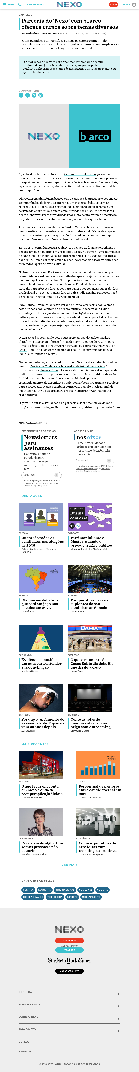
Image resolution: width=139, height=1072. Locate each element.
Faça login (69, 950)
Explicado (25, 655)
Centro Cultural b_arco (80, 174)
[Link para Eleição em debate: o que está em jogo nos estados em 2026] (41, 579)
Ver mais (69, 865)
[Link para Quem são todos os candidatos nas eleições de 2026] (41, 517)
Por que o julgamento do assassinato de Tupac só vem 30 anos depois (42, 723)
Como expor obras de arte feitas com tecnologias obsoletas (98, 847)
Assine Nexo (69, 940)
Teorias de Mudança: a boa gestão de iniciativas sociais (67, 366)
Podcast (73, 533)
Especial (24, 533)
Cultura (102, 890)
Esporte (72, 897)
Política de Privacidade (34, 483)
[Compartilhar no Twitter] (27, 95)
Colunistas (26, 838)
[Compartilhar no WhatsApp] (40, 95)
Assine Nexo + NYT (69, 971)
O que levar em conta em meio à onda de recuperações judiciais (42, 790)
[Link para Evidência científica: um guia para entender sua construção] (41, 638)
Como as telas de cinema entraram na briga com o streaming (91, 723)
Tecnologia (54, 897)
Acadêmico (83, 838)
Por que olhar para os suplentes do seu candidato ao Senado (89, 604)
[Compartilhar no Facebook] (21, 95)
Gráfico (81, 781)
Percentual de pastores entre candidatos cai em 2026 (100, 790)
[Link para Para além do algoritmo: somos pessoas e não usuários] (41, 822)
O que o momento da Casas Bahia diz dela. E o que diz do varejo (92, 663)
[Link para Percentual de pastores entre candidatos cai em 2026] (98, 765)
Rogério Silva (49, 370)
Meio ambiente (91, 897)
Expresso (74, 595)
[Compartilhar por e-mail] (34, 95)
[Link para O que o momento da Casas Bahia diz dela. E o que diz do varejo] (90, 638)
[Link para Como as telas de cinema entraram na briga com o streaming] (90, 698)
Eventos (25, 1051)
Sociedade (85, 890)
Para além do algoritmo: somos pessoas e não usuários (42, 847)
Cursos (24, 1041)
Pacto (22, 390)
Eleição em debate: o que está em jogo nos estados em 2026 (39, 604)
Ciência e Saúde (33, 897)
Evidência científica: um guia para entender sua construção (41, 663)
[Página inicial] (69, 4)
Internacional (65, 890)
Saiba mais (41, 423)
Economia (44, 890)
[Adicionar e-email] (56, 475)
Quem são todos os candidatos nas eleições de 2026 (42, 541)
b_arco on (61, 198)
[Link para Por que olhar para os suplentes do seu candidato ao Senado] (90, 579)
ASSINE (113, 4)
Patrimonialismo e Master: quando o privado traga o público (91, 541)
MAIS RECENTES (35, 4)
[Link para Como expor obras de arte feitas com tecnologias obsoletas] (98, 822)
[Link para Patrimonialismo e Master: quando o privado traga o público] (90, 517)
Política (28, 890)
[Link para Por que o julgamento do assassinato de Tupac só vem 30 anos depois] (41, 698)
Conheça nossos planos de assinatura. (59, 68)
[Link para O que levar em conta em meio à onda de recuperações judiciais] (41, 765)
